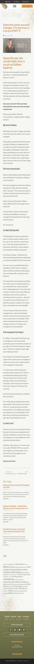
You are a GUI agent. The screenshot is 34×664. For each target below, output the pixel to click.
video (10, 590)
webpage (5, 593)
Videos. (20, 617)
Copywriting (15, 569)
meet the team (20, 582)
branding (11, 567)
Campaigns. (26, 617)
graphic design (23, 574)
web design (15, 591)
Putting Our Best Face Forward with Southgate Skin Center (16, 486)
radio (10, 586)
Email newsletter (12, 574)
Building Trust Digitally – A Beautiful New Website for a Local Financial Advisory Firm (15, 507)
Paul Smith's (10, 584)
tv (7, 591)
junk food (10, 576)
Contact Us (25, 1)
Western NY (21, 593)
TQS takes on (23, 588)
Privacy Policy (20, 660)
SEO (12, 586)
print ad (15, 584)
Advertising (19, 564)
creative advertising (11, 572)
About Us (7, 1)
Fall (17, 574)
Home (6, 619)
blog (5, 566)
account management (9, 564)
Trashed (5, 591)
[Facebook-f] (10, 630)
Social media (18, 586)
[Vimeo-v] (24, 630)
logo (22, 576)
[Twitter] (19, 630)
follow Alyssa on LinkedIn (18, 445)
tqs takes (15, 588)
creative (24, 569)
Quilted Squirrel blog (9, 453)
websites (16, 593)
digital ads (5, 574)
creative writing (25, 572)
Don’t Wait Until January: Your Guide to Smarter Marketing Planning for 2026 (14, 530)
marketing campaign (18, 579)
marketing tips (8, 582)
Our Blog (16, 1)
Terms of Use (26, 660)
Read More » (6, 498)
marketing (8, 579)
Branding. (7, 617)
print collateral (21, 584)
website (10, 593)
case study (18, 567)
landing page (16, 576)
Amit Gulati (25, 564)
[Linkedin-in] (15, 630)
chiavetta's (24, 567)
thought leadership (8, 588)
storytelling (24, 586)
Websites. (14, 617)
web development (22, 591)
